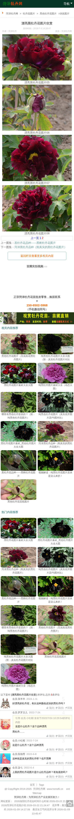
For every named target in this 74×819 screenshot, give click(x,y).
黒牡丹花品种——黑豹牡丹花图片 (35, 242)
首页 (32, 784)
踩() (61, 707)
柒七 (20, 767)
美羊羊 (21, 699)
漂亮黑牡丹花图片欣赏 (24, 694)
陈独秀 (21, 754)
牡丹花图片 (29, 13)
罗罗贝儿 (23, 712)
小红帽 (21, 740)
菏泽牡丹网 (12, 13)
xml (68, 788)
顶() (51, 707)
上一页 (35, 238)
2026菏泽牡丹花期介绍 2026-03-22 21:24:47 (25, 805)
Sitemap (37, 793)
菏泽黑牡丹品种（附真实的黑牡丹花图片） (40, 247)
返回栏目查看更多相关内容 (37, 255)
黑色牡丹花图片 (48, 13)
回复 (69, 707)
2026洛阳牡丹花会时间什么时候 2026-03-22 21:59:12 (43, 801)
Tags (41, 784)
